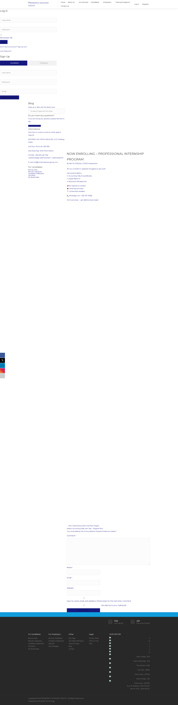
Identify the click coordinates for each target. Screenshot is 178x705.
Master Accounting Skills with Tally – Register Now (85, 528)
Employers (107, 2)
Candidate (14, 63)
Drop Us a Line (35, 126)
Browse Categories (35, 172)
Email (69, 578)
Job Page (72, 638)
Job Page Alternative (76, 641)
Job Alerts (31, 175)
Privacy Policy (94, 638)
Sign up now (22, 47)
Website (70, 588)
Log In (136, 4)
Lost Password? (5, 51)
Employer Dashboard (56, 641)
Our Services (83, 2)
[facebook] (145, 698)
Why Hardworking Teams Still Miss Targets (83, 526)
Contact (71, 649)
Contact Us (65, 6)
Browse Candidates (55, 638)
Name (70, 567)
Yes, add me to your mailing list (113, 605)
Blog (70, 646)
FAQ (90, 644)
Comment (71, 536)
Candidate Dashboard (36, 173)
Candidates (95, 2)
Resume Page (74, 644)
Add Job (51, 644)
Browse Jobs (32, 170)
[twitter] (148, 698)
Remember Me (6, 38)
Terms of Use (93, 641)
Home (63, 2)
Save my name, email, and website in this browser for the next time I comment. (99, 601)
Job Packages (54, 646)
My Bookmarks (33, 177)
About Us (71, 2)
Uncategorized (92, 163)
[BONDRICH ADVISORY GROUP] (41, 4)
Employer (43, 63)
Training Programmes (123, 2)
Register (145, 4)
